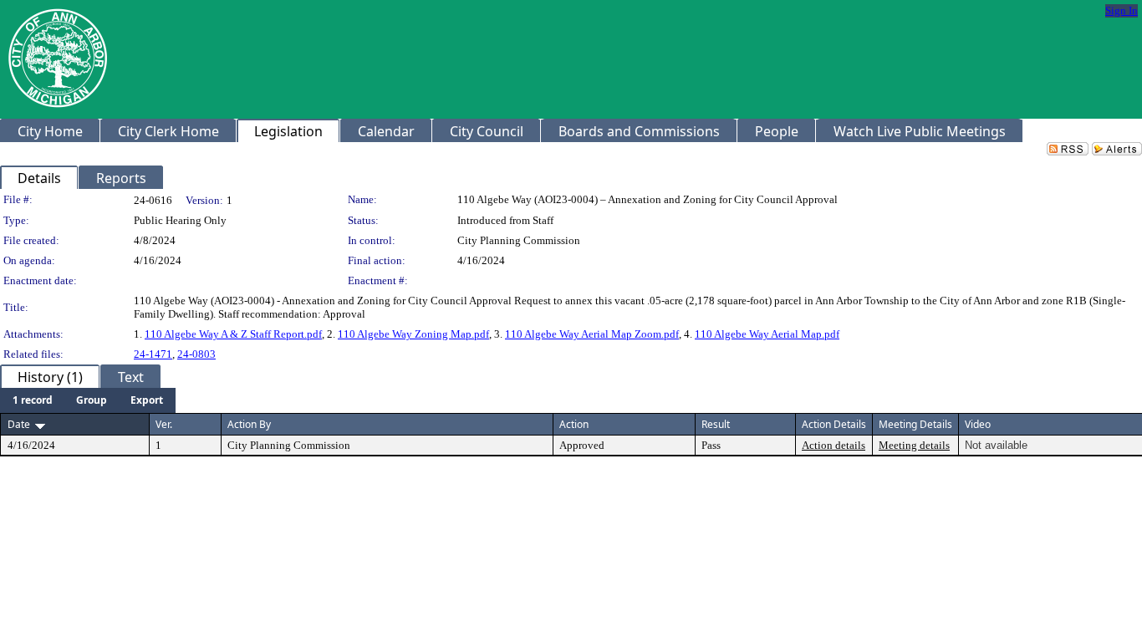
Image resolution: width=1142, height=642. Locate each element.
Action (574, 424)
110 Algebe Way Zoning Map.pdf (413, 334)
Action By (249, 424)
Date (19, 424)
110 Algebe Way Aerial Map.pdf (767, 334)
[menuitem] (32, 400)
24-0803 (196, 354)
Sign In (1121, 10)
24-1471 (153, 354)
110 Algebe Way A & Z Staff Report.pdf (233, 334)
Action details (833, 445)
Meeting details (914, 445)
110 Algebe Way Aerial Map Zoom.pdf (592, 334)
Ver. (163, 424)
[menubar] (88, 400)
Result (715, 424)
